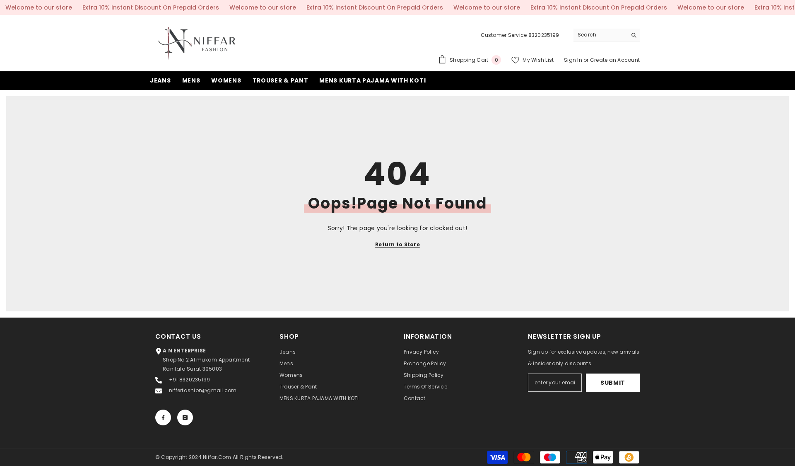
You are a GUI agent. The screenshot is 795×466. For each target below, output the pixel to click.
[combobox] (600, 35)
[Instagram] (185, 417)
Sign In (573, 59)
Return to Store (397, 244)
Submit (612, 383)
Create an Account (615, 59)
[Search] (606, 35)
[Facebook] (163, 417)
